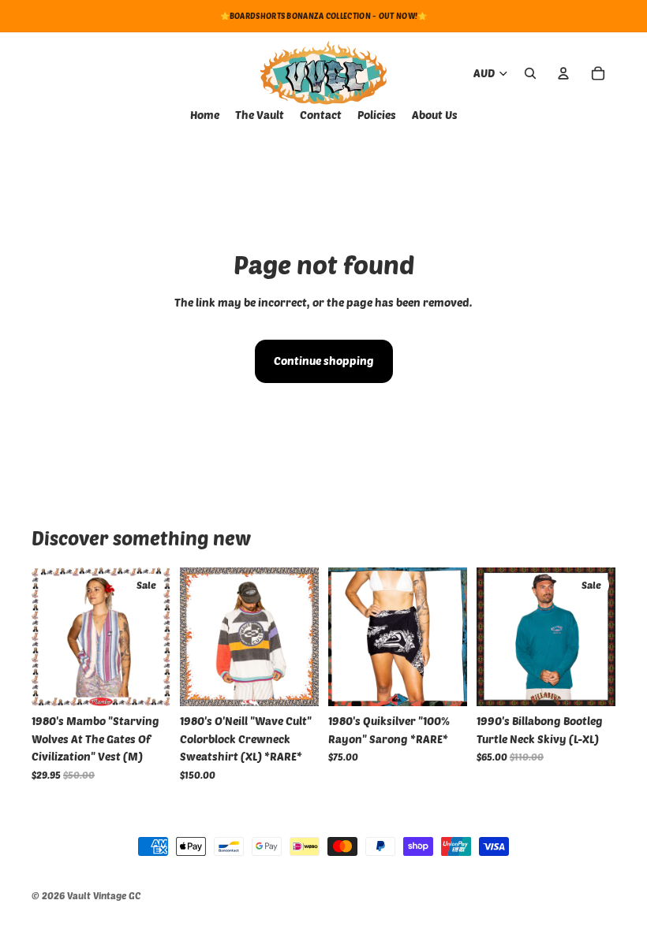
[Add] (146, 682)
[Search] (530, 73)
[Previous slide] (197, 636)
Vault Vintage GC (103, 895)
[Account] (563, 73)
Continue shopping (324, 360)
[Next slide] (301, 636)
